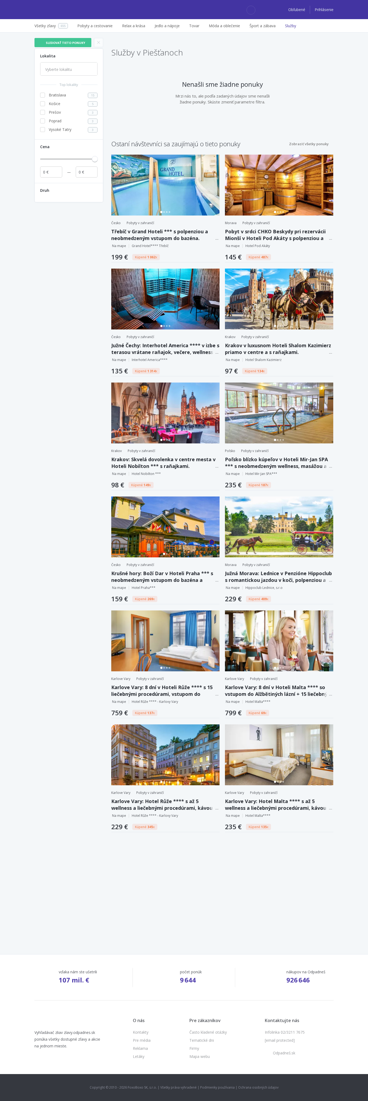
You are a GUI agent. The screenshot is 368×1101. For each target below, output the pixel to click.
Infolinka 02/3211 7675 (285, 1032)
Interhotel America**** (150, 359)
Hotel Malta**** (257, 701)
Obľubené (297, 9)
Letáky (138, 1056)
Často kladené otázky (208, 1032)
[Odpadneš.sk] (55, 10)
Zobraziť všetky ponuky (309, 143)
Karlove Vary (120, 678)
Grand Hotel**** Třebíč (150, 246)
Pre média (142, 1040)
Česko (116, 223)
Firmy (194, 1048)
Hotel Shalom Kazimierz (263, 359)
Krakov (230, 337)
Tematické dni (201, 1040)
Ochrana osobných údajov (258, 1087)
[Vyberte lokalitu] (69, 69)
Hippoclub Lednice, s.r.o (264, 587)
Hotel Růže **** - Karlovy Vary (155, 701)
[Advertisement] (68, 286)
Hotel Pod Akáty (257, 246)
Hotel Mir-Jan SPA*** (261, 473)
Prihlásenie (324, 9)
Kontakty (140, 1032)
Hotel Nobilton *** (146, 473)
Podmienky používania (217, 1087)
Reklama (140, 1048)
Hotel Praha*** (143, 587)
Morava (231, 223)
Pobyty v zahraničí (140, 223)
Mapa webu (199, 1056)
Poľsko (230, 451)
